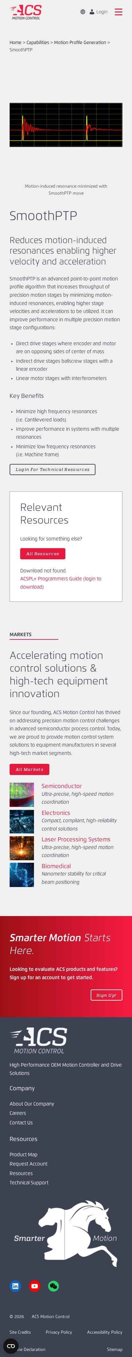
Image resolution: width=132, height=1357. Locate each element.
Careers (18, 1113)
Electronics (56, 813)
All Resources (43, 553)
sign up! (106, 995)
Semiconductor (62, 786)
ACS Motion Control (51, 1317)
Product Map (23, 1154)
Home (15, 43)
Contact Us (21, 1123)
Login (101, 12)
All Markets (30, 769)
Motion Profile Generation (80, 43)
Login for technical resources (53, 469)
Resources (21, 1173)
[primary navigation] (118, 12)
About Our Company (32, 1104)
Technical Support (29, 1183)
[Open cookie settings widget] (11, 1346)
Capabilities (38, 43)
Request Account (28, 1164)
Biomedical (56, 866)
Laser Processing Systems (76, 840)
